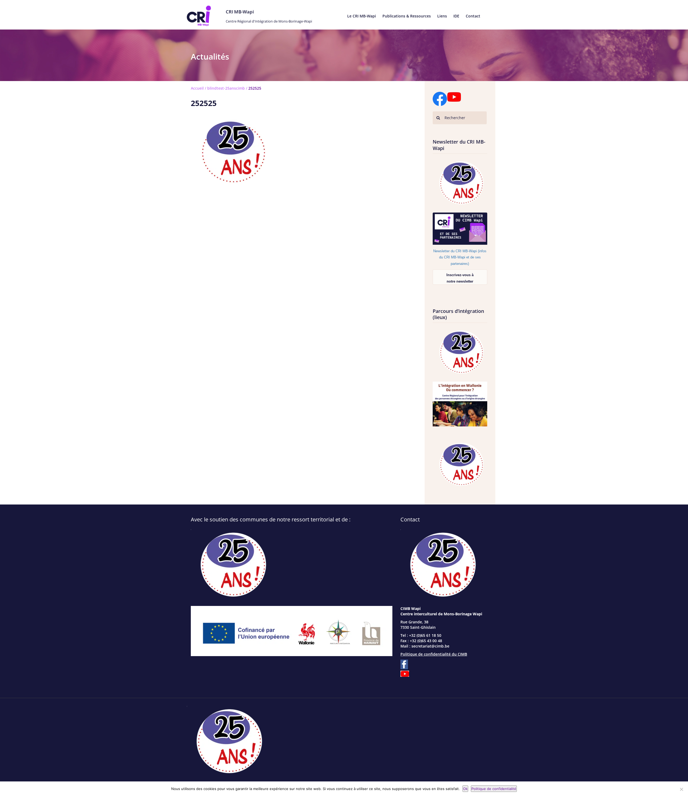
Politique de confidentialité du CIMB (433, 654)
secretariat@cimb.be (430, 646)
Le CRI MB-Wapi (361, 16)
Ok (465, 789)
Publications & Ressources (406, 16)
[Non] (681, 789)
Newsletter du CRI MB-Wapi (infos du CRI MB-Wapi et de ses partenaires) (459, 257)
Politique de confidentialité (493, 789)
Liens (442, 16)
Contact (473, 16)
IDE (456, 16)
